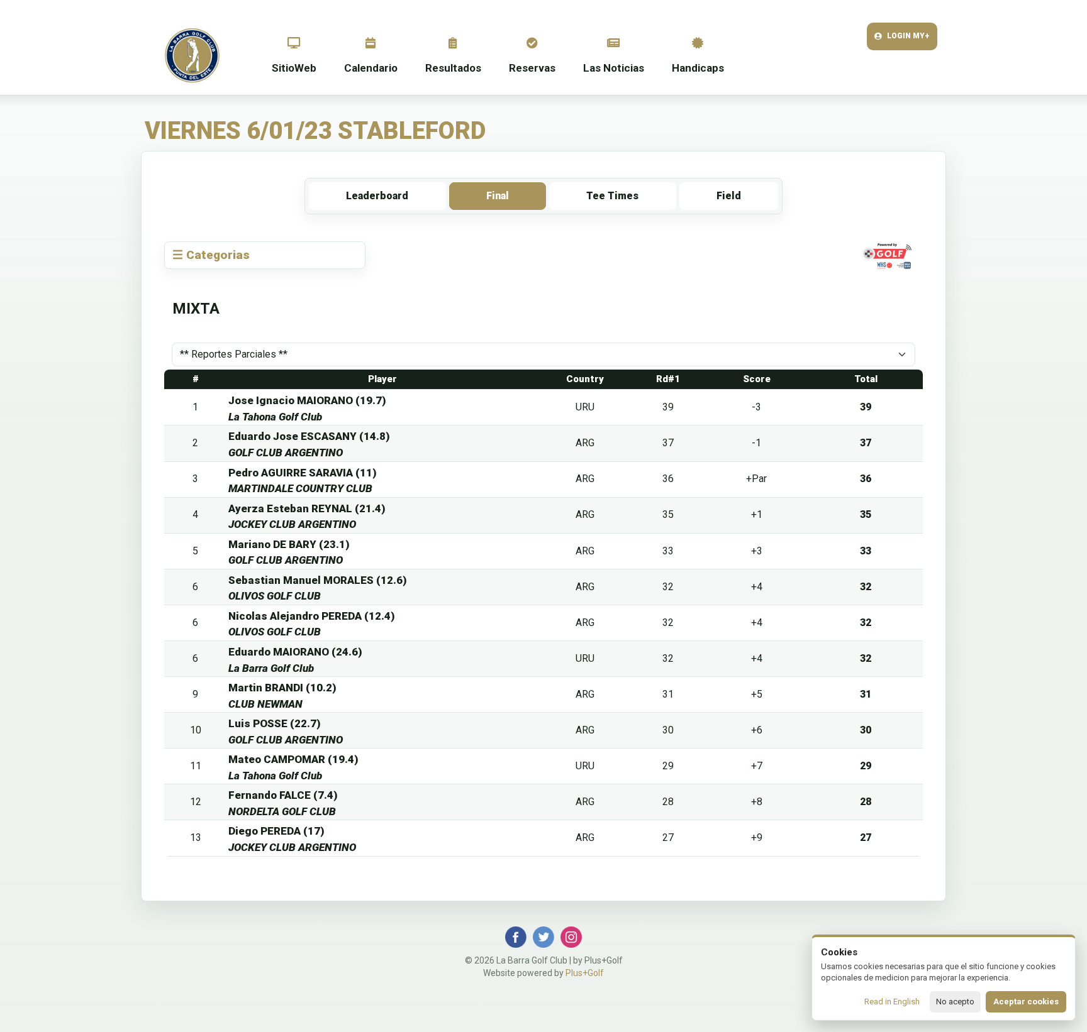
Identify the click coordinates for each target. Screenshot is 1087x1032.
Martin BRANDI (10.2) (282, 687)
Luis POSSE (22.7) (274, 723)
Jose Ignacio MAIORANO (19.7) (307, 400)
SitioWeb (294, 68)
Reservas (532, 68)
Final (497, 196)
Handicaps (698, 68)
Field (728, 196)
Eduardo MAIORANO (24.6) (295, 651)
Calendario (371, 68)
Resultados (453, 68)
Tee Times (612, 196)
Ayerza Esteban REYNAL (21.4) (307, 508)
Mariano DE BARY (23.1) (289, 544)
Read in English (892, 1001)
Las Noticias (613, 68)
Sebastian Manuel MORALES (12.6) (317, 580)
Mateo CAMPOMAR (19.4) (293, 759)
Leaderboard (377, 196)
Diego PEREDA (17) (276, 831)
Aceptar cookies (1026, 1001)
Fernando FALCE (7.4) (283, 795)
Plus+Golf (585, 973)
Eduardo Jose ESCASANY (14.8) (309, 436)
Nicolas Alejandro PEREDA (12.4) (311, 616)
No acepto (955, 1001)
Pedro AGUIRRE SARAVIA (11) (302, 472)
